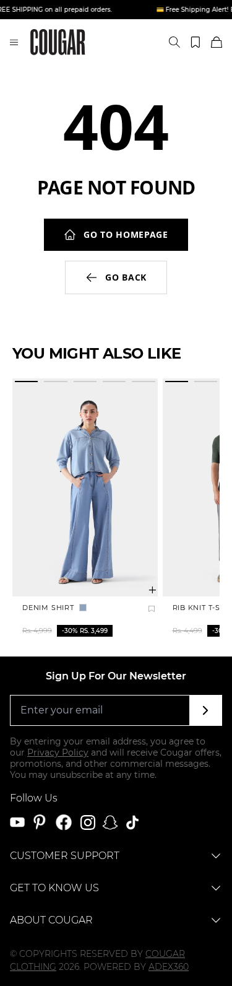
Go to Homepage (126, 234)
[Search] (174, 42)
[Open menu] (14, 42)
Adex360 (168, 966)
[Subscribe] (205, 710)
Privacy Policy (57, 752)
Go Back (126, 277)
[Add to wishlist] (151, 609)
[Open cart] (216, 42)
